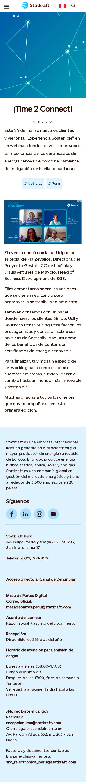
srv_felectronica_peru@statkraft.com (41, 762)
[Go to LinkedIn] (25, 513)
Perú (56, 183)
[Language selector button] (62, 6)
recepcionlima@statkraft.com (33, 723)
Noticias (35, 183)
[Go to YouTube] (53, 513)
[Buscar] (73, 6)
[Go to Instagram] (39, 513)
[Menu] (6, 6)
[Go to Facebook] (11, 513)
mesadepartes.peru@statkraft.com (38, 607)
